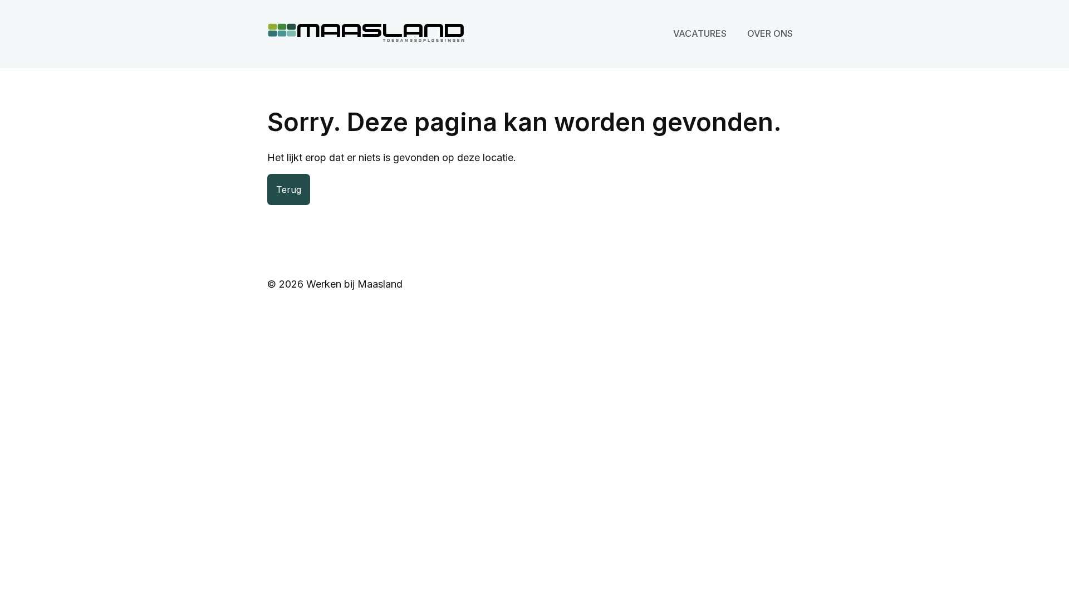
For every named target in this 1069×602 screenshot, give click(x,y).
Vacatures (700, 33)
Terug (288, 189)
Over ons (770, 33)
